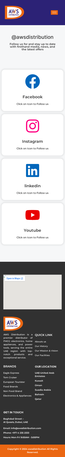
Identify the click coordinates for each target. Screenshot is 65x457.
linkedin (32, 185)
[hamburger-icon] (54, 12)
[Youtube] (32, 216)
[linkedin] (32, 171)
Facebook (33, 96)
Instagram (32, 141)
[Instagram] (32, 127)
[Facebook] (32, 82)
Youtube (32, 230)
